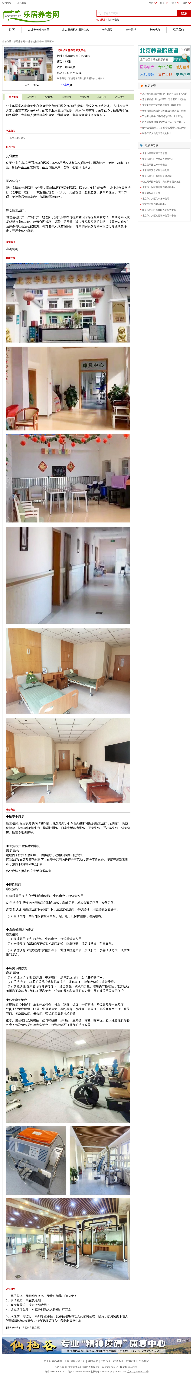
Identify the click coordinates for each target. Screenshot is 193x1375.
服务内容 (101, 96)
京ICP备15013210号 (138, 1371)
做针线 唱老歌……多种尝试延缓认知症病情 (164, 127)
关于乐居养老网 (53, 1361)
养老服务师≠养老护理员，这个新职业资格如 (164, 99)
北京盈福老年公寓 (151, 193)
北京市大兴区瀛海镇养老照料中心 (159, 187)
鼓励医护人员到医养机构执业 (157, 133)
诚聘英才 (93, 1361)
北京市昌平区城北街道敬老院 (157, 176)
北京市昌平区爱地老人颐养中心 (158, 159)
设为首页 (6, 3)
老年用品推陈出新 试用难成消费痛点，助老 (164, 110)
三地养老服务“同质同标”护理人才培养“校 (162, 116)
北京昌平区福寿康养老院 (154, 164)
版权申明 (144, 1361)
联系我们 (178, 29)
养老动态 (154, 29)
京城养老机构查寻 (38, 29)
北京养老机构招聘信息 (75, 29)
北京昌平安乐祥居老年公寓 (155, 170)
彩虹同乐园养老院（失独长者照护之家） (162, 181)
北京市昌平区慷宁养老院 (154, 153)
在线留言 (118, 1361)
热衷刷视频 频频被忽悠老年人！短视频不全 (164, 122)
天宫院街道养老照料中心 (154, 204)
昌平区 (48, 41)
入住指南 (119, 96)
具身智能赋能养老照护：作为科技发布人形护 (164, 93)
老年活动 (131, 29)
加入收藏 (21, 3)
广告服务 (105, 1361)
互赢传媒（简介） (74, 1361)
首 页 (12, 29)
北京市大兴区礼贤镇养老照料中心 (159, 215)
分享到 (65, 85)
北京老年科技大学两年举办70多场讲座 (161, 105)
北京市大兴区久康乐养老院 (155, 198)
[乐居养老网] (30, 21)
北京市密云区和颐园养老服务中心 (159, 210)
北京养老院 (113, 19)
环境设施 (84, 96)
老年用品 (107, 29)
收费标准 (66, 96)
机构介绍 (48, 96)
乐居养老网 (19, 41)
